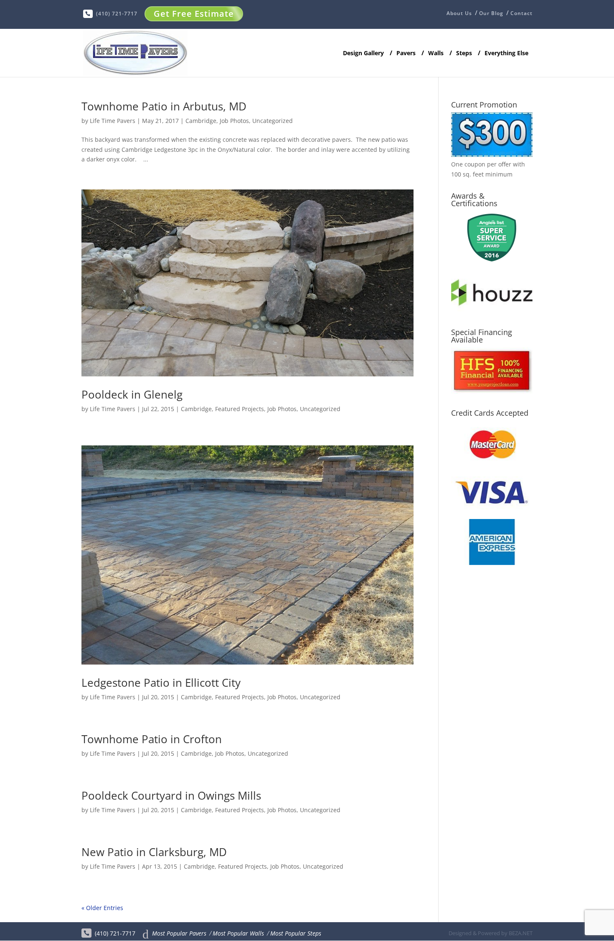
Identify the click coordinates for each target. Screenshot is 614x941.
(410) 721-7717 (116, 13)
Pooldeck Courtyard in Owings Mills (171, 795)
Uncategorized (272, 121)
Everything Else (506, 53)
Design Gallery (363, 53)
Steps (464, 53)
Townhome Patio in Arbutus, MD (163, 106)
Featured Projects (239, 409)
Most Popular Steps (295, 933)
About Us (459, 14)
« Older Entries (102, 908)
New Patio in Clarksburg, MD (154, 851)
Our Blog (491, 13)
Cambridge (200, 121)
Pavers (406, 53)
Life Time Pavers (112, 121)
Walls (436, 53)
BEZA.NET (521, 933)
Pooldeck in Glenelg (132, 394)
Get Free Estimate (194, 13)
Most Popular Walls (238, 933)
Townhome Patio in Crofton (151, 739)
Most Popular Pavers (179, 933)
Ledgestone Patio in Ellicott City (161, 682)
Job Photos (234, 121)
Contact (521, 13)
